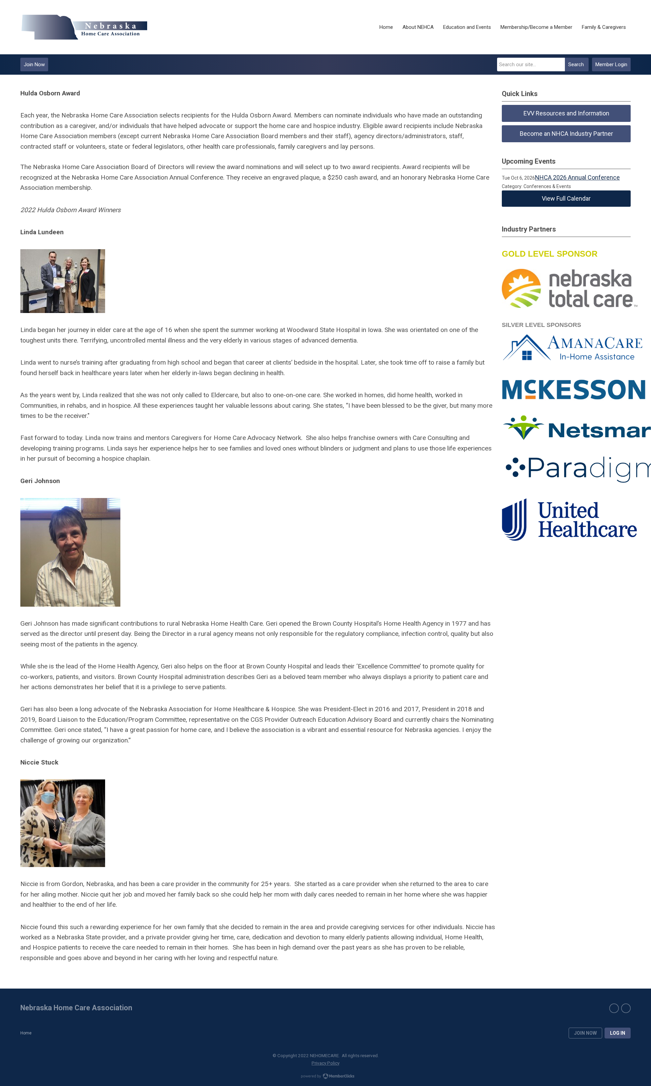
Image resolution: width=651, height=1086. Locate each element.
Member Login (611, 64)
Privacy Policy (325, 1063)
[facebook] (614, 1008)
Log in (617, 1033)
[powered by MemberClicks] (325, 1077)
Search (576, 64)
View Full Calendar (566, 198)
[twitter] (626, 1008)
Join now (585, 1033)
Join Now (34, 64)
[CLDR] (83, 27)
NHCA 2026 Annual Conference (577, 177)
